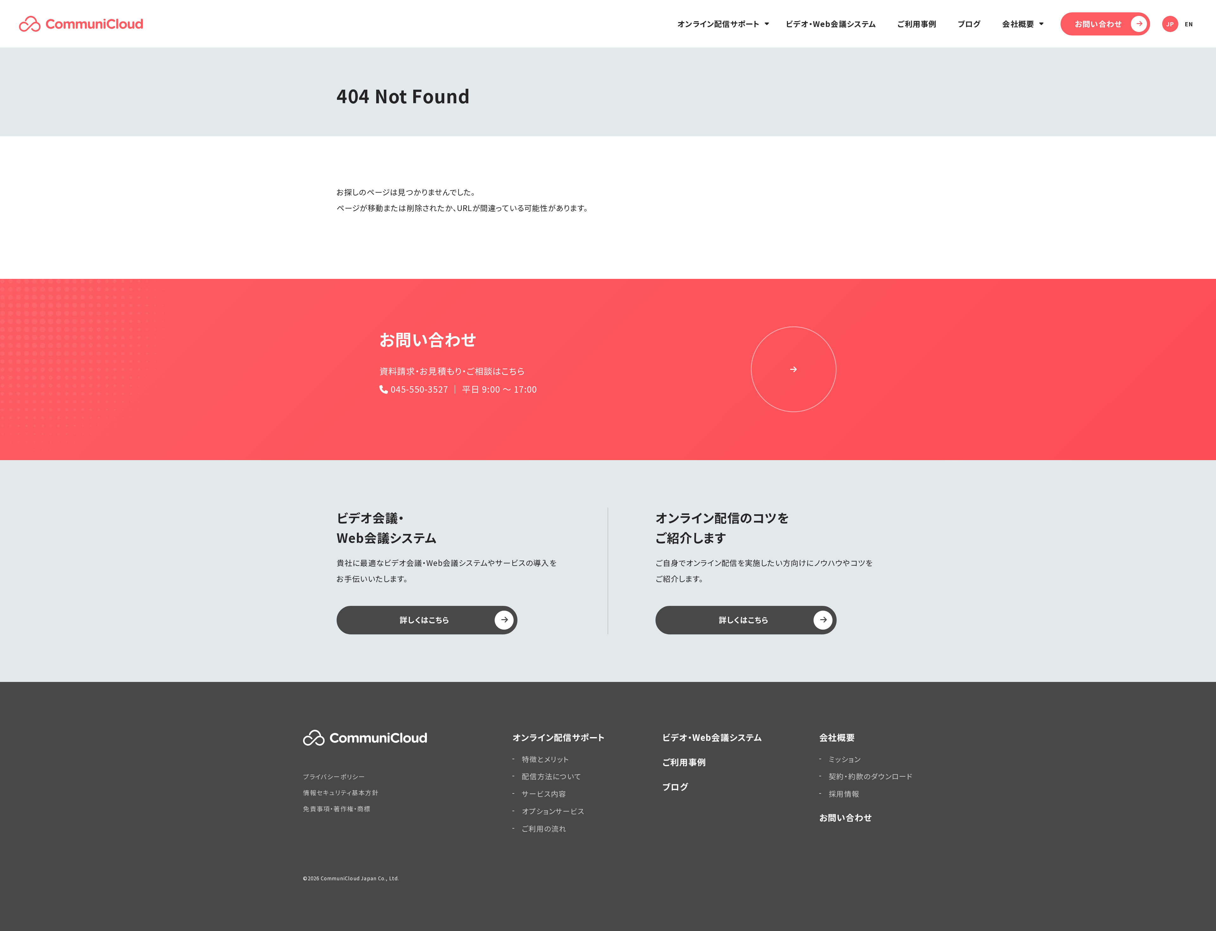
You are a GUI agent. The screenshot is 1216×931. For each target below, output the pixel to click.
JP (1170, 24)
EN (1189, 24)
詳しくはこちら (424, 619)
